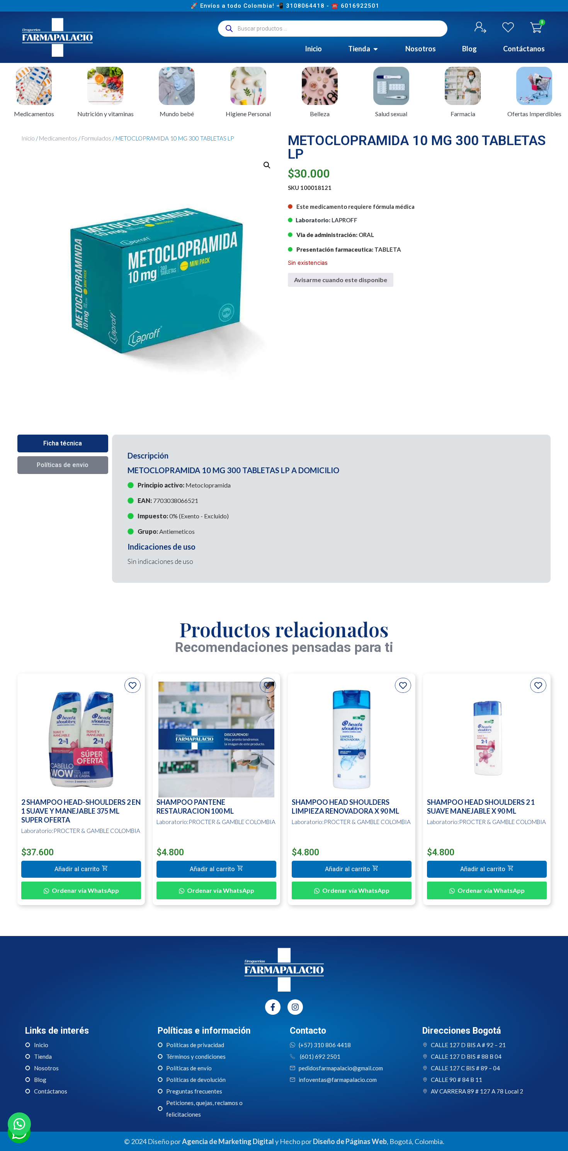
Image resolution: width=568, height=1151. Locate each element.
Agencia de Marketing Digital (228, 1141)
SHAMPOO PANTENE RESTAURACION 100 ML (195, 806)
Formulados (96, 138)
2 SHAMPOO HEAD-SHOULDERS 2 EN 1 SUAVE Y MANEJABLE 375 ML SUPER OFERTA (81, 811)
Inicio (28, 138)
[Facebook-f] (273, 1007)
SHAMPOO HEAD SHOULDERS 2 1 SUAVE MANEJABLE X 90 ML (481, 806)
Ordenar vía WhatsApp (85, 890)
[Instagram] (295, 1007)
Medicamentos (58, 138)
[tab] (62, 443)
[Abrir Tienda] (375, 49)
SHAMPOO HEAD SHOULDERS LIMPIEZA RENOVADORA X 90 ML (345, 806)
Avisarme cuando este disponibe (340, 279)
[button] (267, 165)
